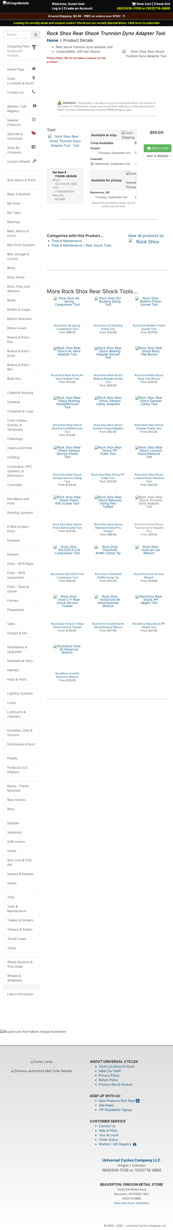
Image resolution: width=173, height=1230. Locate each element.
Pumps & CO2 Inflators (17, 769)
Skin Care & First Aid (19, 862)
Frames (12, 600)
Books (11, 300)
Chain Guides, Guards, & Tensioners (17, 424)
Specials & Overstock (15, 136)
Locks (11, 702)
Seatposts (14, 832)
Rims (10, 809)
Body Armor (16, 277)
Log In (56, 8)
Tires (10, 897)
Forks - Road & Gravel (18, 589)
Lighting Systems (20, 693)
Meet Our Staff (110, 1071)
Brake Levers (17, 328)
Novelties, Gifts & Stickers (19, 732)
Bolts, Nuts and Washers (18, 288)
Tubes (11, 948)
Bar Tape (13, 212)
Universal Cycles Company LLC (131, 1160)
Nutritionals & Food (21, 744)
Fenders (13, 554)
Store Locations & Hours (20, 81)
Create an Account (78, 8)
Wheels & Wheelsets (14, 978)
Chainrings (15, 439)
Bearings (13, 222)
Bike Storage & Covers (18, 256)
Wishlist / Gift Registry (16, 108)
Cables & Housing (20, 392)
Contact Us (15, 92)
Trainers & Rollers (19, 929)
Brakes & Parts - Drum (19, 353)
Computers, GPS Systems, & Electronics (19, 471)
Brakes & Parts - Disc (19, 339)
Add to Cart (159, 148)
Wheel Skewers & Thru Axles (20, 964)
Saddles (13, 823)
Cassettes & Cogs (20, 411)
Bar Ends (13, 203)
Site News (106, 1105)
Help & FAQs (108, 1130)
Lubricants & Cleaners (16, 714)
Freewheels (15, 610)
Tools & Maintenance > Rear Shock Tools (81, 245)
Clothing (13, 457)
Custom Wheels (18, 161)
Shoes (11, 851)
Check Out (162, 4)
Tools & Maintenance (16, 908)
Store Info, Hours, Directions (131, 1203)
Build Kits (14, 378)
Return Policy (108, 1080)
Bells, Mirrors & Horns (18, 233)
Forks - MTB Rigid (20, 564)
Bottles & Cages (19, 309)
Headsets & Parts (20, 661)
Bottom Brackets (19, 319)
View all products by (146, 235)
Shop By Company (14, 150)
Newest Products (13, 122)
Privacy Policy (109, 1075)
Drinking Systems (20, 512)
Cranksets (14, 485)
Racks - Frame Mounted (18, 788)
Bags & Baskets (18, 194)
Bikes (11, 268)
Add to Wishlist (157, 156)
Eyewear (13, 540)
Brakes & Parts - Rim (19, 367)
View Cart (143, 4)
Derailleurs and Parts (18, 501)
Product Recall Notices (115, 1084)
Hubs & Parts (16, 679)
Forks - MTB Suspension (16, 575)
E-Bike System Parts (18, 529)
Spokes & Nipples (20, 874)
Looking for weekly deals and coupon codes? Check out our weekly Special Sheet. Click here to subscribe (87, 23)
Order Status (108, 1139)
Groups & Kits (17, 633)
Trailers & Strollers (20, 920)
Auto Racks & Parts (21, 180)
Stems (11, 883)
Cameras (13, 402)
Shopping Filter (18, 46)
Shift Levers (16, 841)
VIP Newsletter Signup (115, 1110)
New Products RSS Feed (117, 1101)
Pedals (12, 758)
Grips (11, 624)
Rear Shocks (16, 800)
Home (52, 40)
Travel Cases (16, 939)
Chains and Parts (19, 448)
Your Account (108, 1135)
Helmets (13, 670)
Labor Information (20, 994)
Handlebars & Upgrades (17, 649)
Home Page (15, 69)
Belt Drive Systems (21, 245)
